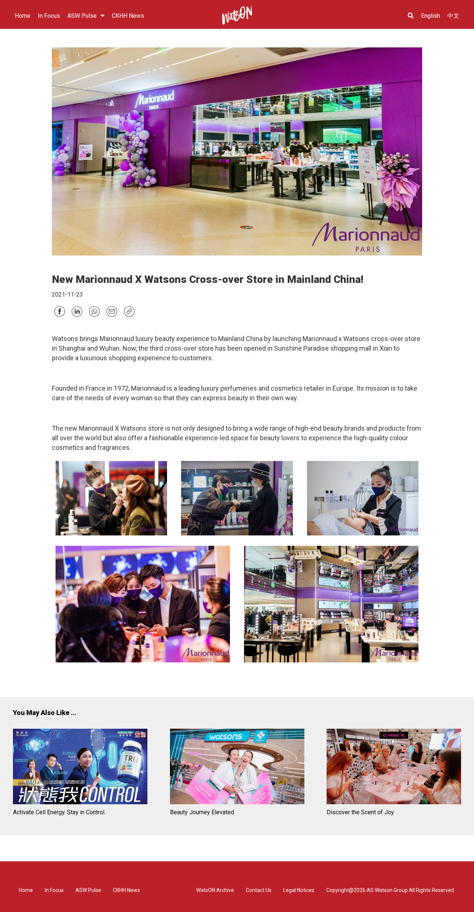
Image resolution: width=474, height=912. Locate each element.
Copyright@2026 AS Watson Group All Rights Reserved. (390, 890)
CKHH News (126, 890)
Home (26, 890)
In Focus (54, 890)
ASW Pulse (88, 890)
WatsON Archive (215, 890)
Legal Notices (298, 890)
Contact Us (258, 890)
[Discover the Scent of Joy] (394, 768)
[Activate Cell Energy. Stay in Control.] (80, 768)
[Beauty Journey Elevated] (237, 768)
